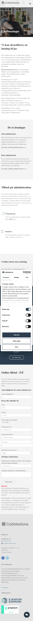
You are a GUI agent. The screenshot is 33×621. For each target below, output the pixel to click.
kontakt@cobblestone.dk (9, 543)
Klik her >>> (12, 219)
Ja (3, 422)
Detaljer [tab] (16, 277)
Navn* (3, 405)
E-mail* (3, 412)
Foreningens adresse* (7, 434)
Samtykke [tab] (6, 277)
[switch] (28, 315)
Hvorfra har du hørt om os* (9, 450)
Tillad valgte (16, 341)
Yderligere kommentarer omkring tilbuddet (13, 471)
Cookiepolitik (4, 587)
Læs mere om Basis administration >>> (14, 169)
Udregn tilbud (8, 482)
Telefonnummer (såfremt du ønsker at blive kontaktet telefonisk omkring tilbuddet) (16, 462)
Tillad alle (16, 335)
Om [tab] (27, 277)
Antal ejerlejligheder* (7, 394)
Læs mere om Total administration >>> (13, 147)
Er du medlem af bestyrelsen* (9, 420)
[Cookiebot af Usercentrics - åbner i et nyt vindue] (23, 272)
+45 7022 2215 (7, 541)
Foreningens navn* (6, 427)
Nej (7, 422)
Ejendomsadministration (9, 69)
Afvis (16, 347)
